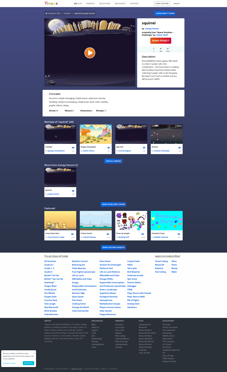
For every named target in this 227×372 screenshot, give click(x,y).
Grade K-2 (48, 264)
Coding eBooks (98, 344)
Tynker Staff (162, 35)
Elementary (167, 333)
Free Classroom (169, 330)
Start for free (162, 3)
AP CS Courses (168, 341)
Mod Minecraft (51, 307)
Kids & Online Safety (92, 369)
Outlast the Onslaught (110, 264)
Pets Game (77, 300)
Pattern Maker (134, 282)
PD (164, 353)
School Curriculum (170, 327)
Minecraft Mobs (145, 336)
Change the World (80, 307)
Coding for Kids (54, 13)
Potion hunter (86, 233)
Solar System (106, 311)
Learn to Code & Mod (167, 256)
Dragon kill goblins (88, 147)
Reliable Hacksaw (161, 237)
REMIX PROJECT (160, 40)
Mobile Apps (97, 338)
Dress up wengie (123, 233)
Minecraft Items (145, 344)
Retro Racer (105, 261)
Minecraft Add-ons (146, 341)
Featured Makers (122, 338)
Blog (93, 324)
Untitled (48, 147)
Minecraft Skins (145, 330)
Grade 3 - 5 (49, 268)
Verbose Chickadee (162, 151)
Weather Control (80, 261)
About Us (95, 327)
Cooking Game (79, 303)
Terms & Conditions (62, 369)
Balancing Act (78, 264)
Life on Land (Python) (110, 272)
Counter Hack (50, 300)
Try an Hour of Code (56, 256)
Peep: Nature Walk (136, 296)
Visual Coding (161, 261)
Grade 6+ (48, 272)
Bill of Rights (133, 300)
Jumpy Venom (152, 29)
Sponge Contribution (56, 151)
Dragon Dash (50, 296)
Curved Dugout (125, 151)
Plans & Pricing (121, 341)
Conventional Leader (56, 237)
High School (167, 338)
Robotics (159, 268)
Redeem (118, 333)
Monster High (78, 293)
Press (94, 333)
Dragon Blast (50, 286)
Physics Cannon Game (110, 307)
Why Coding (120, 336)
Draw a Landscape (108, 289)
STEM (129, 289)
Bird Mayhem (133, 272)
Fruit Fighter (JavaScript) (83, 272)
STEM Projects (168, 358)
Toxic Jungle (49, 303)
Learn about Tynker (165, 13)
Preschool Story (158, 233)
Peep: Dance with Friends (139, 293)
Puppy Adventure (108, 314)
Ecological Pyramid (108, 296)
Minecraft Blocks (146, 338)
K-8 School (167, 347)
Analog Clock (133, 303)
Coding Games (145, 324)
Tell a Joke (132, 268)
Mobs (174, 272)
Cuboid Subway (89, 237)
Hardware (132, 307)
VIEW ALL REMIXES (113, 161)
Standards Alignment (171, 350)
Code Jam (143, 350)
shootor (155, 147)
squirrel (48, 190)
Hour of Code (144, 353)
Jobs (93, 336)
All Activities (50, 261)
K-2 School (167, 344)
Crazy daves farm (52, 233)
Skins (174, 261)
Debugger (131, 286)
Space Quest (78, 296)
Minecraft (159, 264)
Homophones (106, 300)
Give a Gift (119, 330)
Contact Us (114, 369)
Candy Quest (50, 289)
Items (174, 264)
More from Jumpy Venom (113, 204)
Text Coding (160, 272)
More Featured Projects (114, 247)
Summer (118, 347)
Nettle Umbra (88, 151)
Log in (176, 3)
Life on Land (78, 275)
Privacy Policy (76, 369)
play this (119, 147)
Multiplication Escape (110, 303)
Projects (67, 13)
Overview (119, 324)
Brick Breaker (50, 311)
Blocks (175, 268)
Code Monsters (51, 314)
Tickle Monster (79, 268)
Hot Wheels (49, 293)
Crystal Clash (133, 261)
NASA (130, 264)
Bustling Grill (124, 237)
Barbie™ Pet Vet (51, 275)
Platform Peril (106, 268)
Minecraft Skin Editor (147, 333)
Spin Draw (132, 279)
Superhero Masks (108, 293)
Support (95, 330)
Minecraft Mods (145, 347)
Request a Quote (169, 361)
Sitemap (95, 341)
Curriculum (119, 327)
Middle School (168, 336)
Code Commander (80, 311)
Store (94, 347)
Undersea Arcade (135, 275)
